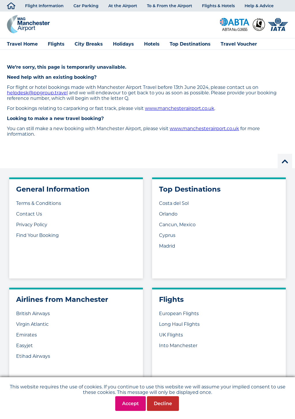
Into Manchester (178, 345)
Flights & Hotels (218, 5)
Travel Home (22, 44)
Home (15, 6)
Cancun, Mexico (177, 224)
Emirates (26, 335)
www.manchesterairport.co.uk (179, 108)
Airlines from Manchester (62, 299)
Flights (56, 44)
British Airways (33, 313)
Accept (130, 403)
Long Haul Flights (179, 324)
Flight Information (44, 5)
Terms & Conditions (38, 203)
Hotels (152, 44)
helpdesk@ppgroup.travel (37, 93)
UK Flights (171, 335)
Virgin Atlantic (32, 324)
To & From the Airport (169, 5)
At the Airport (122, 5)
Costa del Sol (174, 203)
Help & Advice (259, 5)
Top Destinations (190, 44)
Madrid (167, 246)
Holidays (123, 44)
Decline (163, 403)
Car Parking (86, 5)
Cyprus (167, 235)
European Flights (179, 313)
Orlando (168, 214)
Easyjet (24, 345)
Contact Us (29, 214)
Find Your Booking (37, 235)
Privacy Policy (31, 224)
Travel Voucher (239, 44)
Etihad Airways (33, 356)
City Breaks (89, 44)
